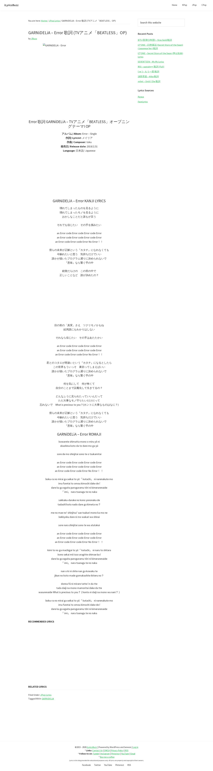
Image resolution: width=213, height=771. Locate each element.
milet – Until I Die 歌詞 (149, 81)
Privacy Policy (117, 750)
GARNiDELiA (48, 698)
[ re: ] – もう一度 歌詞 (148, 71)
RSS (126, 750)
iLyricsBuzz (11, 5)
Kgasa (141, 96)
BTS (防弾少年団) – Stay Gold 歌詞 (155, 40)
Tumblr (96, 753)
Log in (135, 747)
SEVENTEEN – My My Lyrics (151, 61)
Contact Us (97, 750)
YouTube (125, 753)
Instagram (105, 753)
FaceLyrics (143, 101)
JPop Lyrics (45, 694)
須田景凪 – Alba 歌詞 (148, 76)
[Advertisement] (79, 177)
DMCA (107, 750)
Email (133, 753)
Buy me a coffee (107, 757)
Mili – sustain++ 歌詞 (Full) (151, 66)
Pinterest (115, 753)
